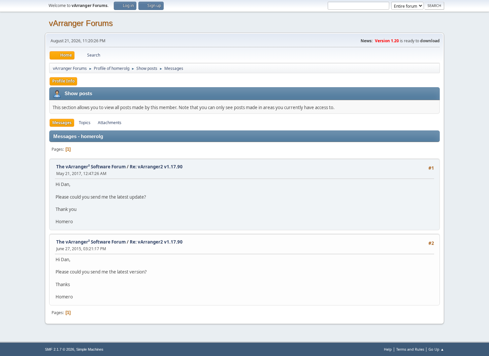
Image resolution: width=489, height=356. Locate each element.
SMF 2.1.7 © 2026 (59, 349)
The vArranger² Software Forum (91, 167)
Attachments (109, 122)
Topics (84, 122)
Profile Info (63, 81)
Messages (62, 122)
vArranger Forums (81, 23)
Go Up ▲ (436, 349)
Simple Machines (89, 349)
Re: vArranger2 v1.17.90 (156, 167)
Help (388, 349)
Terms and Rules (410, 349)
